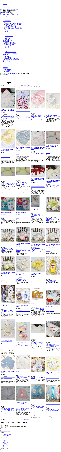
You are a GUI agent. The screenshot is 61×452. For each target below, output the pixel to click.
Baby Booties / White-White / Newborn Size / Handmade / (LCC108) (53, 245)
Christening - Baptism (7, 57)
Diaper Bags (5, 68)
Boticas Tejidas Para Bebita (10, 43)
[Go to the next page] (27, 85)
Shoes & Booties (6, 41)
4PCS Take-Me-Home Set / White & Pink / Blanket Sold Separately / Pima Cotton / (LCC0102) (38, 148)
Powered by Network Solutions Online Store (8, 450)
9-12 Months (7, 20)
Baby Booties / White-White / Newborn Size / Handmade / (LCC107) (38, 245)
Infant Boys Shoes (8, 45)
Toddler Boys (7, 37)
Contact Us (5, 443)
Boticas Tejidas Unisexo (9, 44)
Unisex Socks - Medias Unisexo (11, 53)
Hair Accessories (6, 56)
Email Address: (3, 427)
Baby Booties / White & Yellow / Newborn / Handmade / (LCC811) (53, 214)
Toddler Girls (7, 38)
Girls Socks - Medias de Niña (10, 52)
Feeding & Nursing (6, 64)
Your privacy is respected (5, 431)
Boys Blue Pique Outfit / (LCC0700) (37, 373)
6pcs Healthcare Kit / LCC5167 (6, 212)
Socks (4, 49)
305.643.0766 (6, 14)
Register (8, 7)
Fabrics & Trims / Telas (7, 40)
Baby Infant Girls (8, 35)
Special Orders (5, 54)
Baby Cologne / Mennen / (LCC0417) (52, 276)
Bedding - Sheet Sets (7, 69)
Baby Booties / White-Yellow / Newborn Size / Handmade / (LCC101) (8, 273)
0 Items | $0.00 (4, 12)
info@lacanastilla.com (15, 14)
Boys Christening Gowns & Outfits (12, 58)
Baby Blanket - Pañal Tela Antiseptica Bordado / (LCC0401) (37, 209)
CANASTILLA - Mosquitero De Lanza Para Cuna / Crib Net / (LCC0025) (23, 403)
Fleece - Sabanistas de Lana (10, 25)
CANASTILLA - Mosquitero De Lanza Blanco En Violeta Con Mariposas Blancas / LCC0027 (8, 403)
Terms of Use (5, 444)
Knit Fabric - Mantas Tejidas (10, 26)
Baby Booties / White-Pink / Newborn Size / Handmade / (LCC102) (23, 244)
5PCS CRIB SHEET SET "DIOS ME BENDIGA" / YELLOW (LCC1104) (22, 177)
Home (4, 1)
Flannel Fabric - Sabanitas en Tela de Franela (13, 24)
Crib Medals (5, 67)
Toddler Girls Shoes (9, 48)
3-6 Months (7, 18)
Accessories (7, 71)
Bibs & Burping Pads (7, 21)
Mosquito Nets (5, 60)
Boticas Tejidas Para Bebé (10, 42)
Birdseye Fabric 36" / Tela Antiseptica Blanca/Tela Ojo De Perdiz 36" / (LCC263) (53, 339)
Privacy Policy (5, 442)
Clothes (4, 29)
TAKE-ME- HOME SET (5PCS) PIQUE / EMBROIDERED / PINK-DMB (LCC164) (7, 110)
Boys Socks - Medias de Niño (11, 51)
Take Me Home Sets (7, 16)
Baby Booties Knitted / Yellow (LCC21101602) (36, 274)
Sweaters (4, 55)
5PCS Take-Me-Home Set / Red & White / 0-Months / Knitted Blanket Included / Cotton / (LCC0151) (38, 179)
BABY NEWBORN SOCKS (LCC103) (52, 306)
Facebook (9, 434)
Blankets (4, 22)
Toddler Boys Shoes (9, 47)
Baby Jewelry (5, 62)
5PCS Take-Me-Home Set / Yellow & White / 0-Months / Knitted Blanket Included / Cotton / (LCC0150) (53, 181)
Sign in (4, 7)
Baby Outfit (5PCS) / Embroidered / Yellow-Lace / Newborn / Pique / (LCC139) (8, 341)
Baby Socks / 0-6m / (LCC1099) (21, 342)
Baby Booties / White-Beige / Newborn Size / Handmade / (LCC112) (8, 244)
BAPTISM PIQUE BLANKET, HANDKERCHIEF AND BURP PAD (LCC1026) (36, 336)
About (4, 441)
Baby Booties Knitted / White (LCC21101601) (20, 274)
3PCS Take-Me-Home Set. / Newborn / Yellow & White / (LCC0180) (7, 150)
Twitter (7, 435)
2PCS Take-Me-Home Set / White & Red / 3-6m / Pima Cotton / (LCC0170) (23, 112)
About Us (5, 4)
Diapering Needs (6, 39)
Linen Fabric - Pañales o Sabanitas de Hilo (13, 27)
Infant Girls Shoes (8, 46)
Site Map (4, 446)
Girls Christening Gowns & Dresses (12, 59)
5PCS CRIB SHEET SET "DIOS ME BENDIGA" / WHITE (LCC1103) (52, 146)
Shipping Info (5, 445)
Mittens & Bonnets (6, 61)
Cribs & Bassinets (6, 70)
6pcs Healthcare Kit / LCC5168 (21, 212)
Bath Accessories (6, 63)
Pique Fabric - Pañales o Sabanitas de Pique (13, 28)
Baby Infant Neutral (9, 36)
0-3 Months (7, 17)
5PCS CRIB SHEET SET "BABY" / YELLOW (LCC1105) (7, 178)
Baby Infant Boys (8, 33)
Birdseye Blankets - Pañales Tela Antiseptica (13, 23)
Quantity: (2, 115)
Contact (4, 3)
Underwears (5, 65)
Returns (4, 440)
